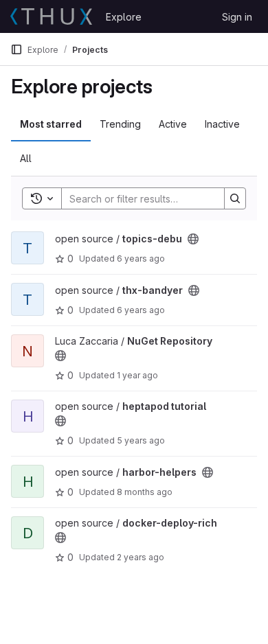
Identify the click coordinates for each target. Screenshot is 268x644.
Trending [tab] (120, 124)
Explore (124, 17)
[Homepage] (51, 16)
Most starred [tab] (51, 124)
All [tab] (26, 158)
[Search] (235, 198)
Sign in (237, 17)
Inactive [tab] (222, 124)
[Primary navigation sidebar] (16, 49)
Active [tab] (173, 124)
